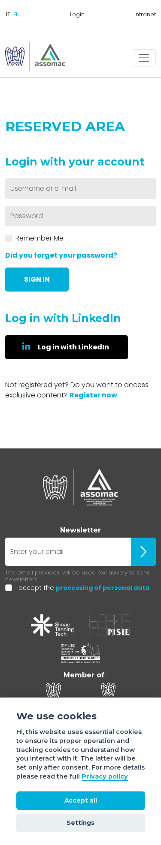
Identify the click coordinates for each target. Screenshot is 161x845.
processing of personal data (102, 587)
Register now (93, 395)
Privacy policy (105, 776)
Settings (80, 822)
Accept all (80, 800)
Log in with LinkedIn (73, 347)
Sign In (37, 279)
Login (77, 14)
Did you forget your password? (61, 255)
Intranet (145, 14)
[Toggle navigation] (144, 57)
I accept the (82, 587)
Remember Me (39, 238)
